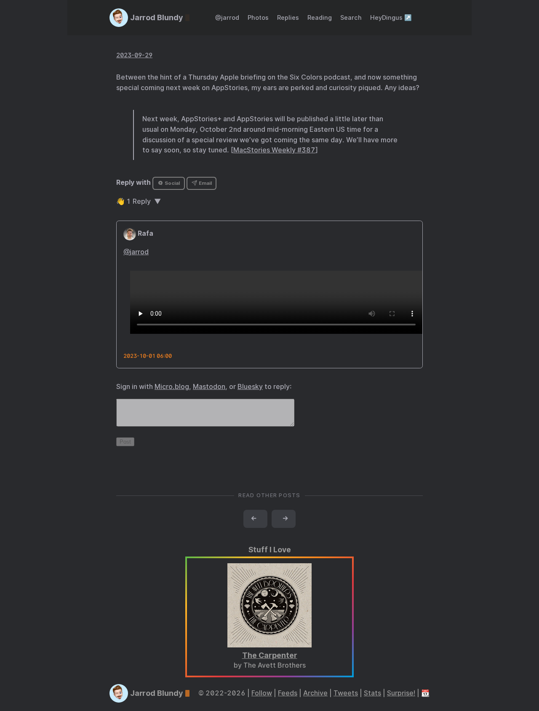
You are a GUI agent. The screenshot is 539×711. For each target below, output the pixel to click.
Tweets (346, 693)
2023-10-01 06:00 (147, 356)
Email (204, 183)
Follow (261, 693)
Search (351, 17)
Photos (258, 17)
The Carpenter (269, 655)
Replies (288, 17)
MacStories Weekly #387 (274, 150)
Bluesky (250, 387)
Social (171, 183)
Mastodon (209, 387)
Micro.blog (172, 387)
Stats (372, 693)
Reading (319, 17)
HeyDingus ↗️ (391, 17)
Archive (315, 693)
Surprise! (401, 693)
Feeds (287, 693)
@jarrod (227, 17)
